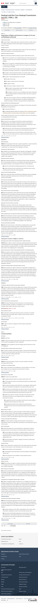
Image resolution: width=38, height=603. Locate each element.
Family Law (3, 554)
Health (2, 584)
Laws (20, 556)
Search (20, 539)
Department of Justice (10, 9)
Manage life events (22, 591)
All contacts (3, 567)
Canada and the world (23, 577)
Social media (3, 598)
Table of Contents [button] (19, 30)
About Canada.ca (19, 598)
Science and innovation (23, 581)
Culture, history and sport (6, 593)
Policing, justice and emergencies (25, 572)
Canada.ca (3, 9)
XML (4, 24)
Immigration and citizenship (6, 574)
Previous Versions (32, 27)
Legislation (23, 9)
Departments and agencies (6, 569)
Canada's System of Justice (24, 554)
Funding (2, 558)
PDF (4, 25)
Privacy (35, 598)
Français (35, 1)
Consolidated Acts (29, 9)
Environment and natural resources (8, 588)
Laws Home (17, 9)
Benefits (2, 581)
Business (3, 579)
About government (22, 567)
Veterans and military (23, 586)
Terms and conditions (28, 598)
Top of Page (3, 600)
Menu (3, 6)
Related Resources (4, 541)
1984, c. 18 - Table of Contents (8, 11)
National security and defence (6, 591)
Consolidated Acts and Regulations (7, 543)
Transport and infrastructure (24, 574)
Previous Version (5, 137)
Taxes (2, 586)
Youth (20, 588)
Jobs (2, 572)
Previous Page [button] (7, 30)
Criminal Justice (4, 556)
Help (20, 541)
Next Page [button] (31, 30)
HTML (4, 22)
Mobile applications (11, 598)
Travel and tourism (4, 577)
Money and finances (23, 579)
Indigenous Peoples (22, 584)
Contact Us (21, 543)
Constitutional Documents (6, 539)
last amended (18, 27)
